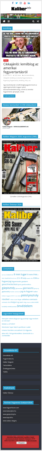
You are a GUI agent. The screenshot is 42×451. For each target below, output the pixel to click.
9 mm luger (20, 274)
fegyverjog (6, 80)
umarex (29, 302)
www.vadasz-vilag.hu (10, 421)
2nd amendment (29, 75)
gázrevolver (18, 288)
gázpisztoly (8, 288)
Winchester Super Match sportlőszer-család (16, 327)
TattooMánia (7, 365)
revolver (6, 299)
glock (19, 284)
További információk (31, 440)
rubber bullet (13, 299)
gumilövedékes (26, 284)
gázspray (36, 288)
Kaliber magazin (6, 296)
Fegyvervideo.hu (8, 359)
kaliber (35, 292)
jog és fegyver (26, 291)
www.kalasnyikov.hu (9, 411)
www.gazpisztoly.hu (9, 414)
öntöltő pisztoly (11, 306)
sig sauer (20, 302)
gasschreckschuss (10, 284)
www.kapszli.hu (8, 417)
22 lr (18, 278)
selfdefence (26, 299)
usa (29, 80)
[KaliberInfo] (4, 21)
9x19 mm (13, 278)
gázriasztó (28, 288)
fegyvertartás (14, 80)
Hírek (5, 60)
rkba (26, 80)
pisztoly (33, 295)
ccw (35, 278)
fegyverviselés (16, 281)
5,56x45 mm (9, 275)
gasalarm (25, 281)
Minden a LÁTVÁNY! (8, 324)
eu (38, 278)
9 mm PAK (32, 274)
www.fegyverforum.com (11, 408)
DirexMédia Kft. (8, 355)
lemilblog (21, 80)
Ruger (20, 299)
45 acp (23, 278)
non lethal (18, 296)
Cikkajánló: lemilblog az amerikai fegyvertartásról (17, 78)
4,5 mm (4, 275)
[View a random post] (38, 21)
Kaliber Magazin (8, 362)
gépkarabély (6, 292)
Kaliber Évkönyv (8, 393)
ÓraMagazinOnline (9, 369)
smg (24, 302)
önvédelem (25, 306)
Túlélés (5, 372)
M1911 (13, 296)
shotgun (13, 302)
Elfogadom (21, 443)
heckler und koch (15, 291)
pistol (24, 295)
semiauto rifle (6, 302)
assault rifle (30, 278)
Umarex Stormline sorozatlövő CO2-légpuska (17, 330)
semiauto (33, 299)
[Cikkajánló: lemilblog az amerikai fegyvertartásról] (21, 33)
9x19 (9, 278)
